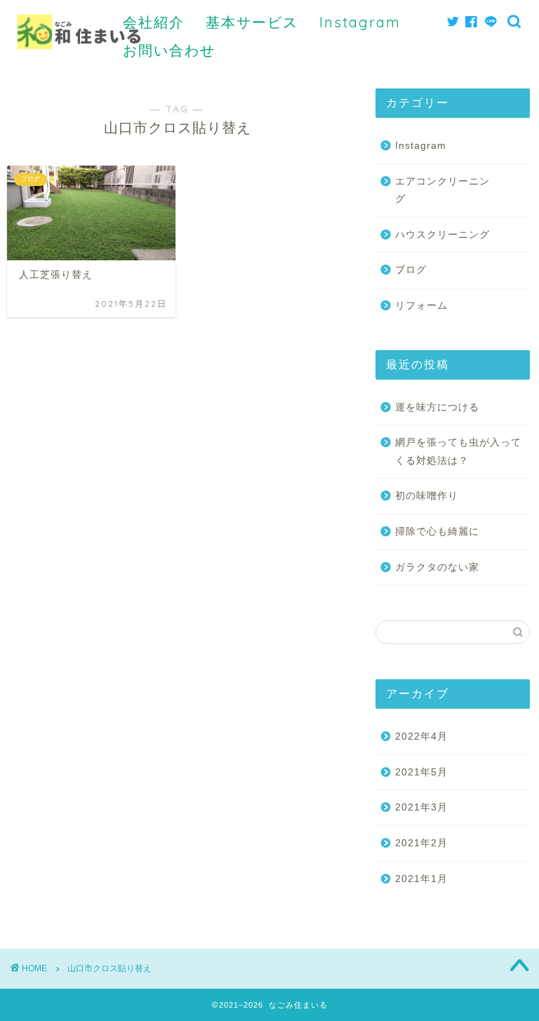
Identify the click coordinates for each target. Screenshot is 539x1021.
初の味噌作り (426, 496)
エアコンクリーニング (442, 190)
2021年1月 (421, 879)
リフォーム (421, 305)
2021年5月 (421, 772)
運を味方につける (437, 407)
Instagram (360, 22)
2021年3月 (421, 807)
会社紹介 (154, 22)
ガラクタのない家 (437, 567)
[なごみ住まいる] (79, 62)
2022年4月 (421, 736)
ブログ (411, 270)
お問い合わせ (169, 50)
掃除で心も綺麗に (437, 531)
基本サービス (252, 22)
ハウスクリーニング (442, 234)
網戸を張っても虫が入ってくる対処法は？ (458, 451)
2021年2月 (421, 843)
